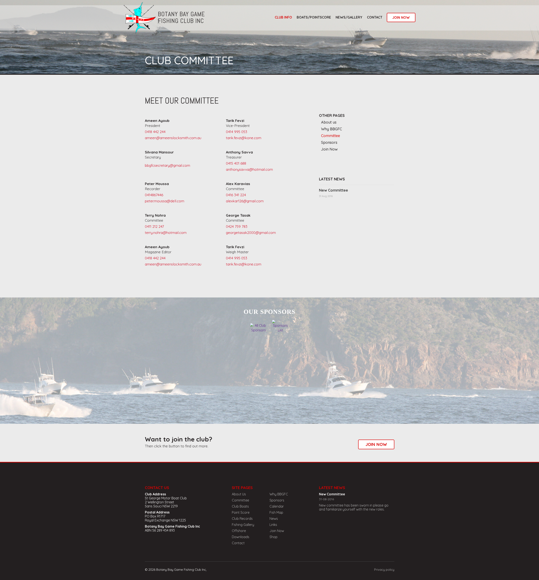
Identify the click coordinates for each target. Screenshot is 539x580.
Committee (330, 135)
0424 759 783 (236, 226)
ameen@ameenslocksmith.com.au (173, 138)
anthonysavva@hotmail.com (249, 169)
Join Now (329, 149)
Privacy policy (384, 570)
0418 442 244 (155, 131)
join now (401, 17)
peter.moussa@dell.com (164, 201)
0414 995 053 (236, 131)
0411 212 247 (154, 226)
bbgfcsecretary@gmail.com (167, 165)
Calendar (277, 506)
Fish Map (276, 512)
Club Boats (240, 506)
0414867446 (154, 195)
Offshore (239, 531)
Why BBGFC (331, 129)
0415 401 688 (236, 163)
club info (283, 17)
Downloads (240, 537)
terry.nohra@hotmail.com (166, 232)
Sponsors (329, 142)
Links (273, 525)
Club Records (242, 518)
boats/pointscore (314, 17)
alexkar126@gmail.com (245, 201)
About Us (239, 494)
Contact (374, 17)
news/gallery (349, 17)
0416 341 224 (236, 195)
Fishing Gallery (243, 525)
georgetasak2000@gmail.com (251, 232)
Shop (274, 537)
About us (328, 122)
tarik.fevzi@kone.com (243, 138)
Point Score (240, 512)
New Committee (333, 190)
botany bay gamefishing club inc (181, 17)
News (274, 518)
